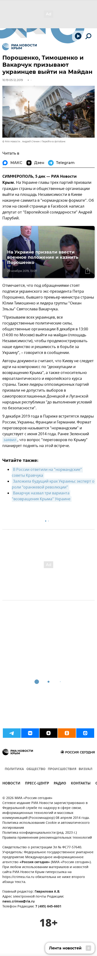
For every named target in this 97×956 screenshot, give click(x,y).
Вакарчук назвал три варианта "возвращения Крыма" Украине (41, 496)
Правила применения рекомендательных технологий (47, 838)
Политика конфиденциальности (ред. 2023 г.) (39, 833)
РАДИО (60, 784)
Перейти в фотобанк (53, 141)
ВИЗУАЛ (85, 769)
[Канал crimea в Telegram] (12, 733)
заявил (10, 440)
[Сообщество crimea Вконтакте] (30, 733)
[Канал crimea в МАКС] (85, 733)
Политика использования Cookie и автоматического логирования (46, 825)
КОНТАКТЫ (81, 784)
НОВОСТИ (11, 784)
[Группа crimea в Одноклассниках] (67, 733)
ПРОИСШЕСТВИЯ (62, 769)
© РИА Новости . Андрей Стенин (21, 141)
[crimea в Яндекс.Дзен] (48, 733)
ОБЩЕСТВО (35, 769)
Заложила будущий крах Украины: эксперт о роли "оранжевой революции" (53, 484)
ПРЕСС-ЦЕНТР (37, 784)
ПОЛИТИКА (14, 769)
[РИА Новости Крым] (19, 46)
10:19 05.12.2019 (12, 80)
